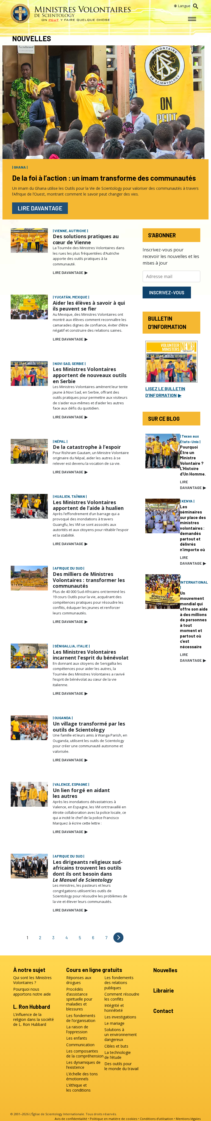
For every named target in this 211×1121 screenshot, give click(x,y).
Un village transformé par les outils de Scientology (89, 726)
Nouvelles (165, 970)
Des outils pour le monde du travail (121, 1066)
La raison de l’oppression (77, 1029)
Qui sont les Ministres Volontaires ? (32, 980)
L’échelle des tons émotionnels (82, 1076)
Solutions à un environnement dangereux (120, 1034)
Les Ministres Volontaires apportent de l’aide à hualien (88, 505)
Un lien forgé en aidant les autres (81, 793)
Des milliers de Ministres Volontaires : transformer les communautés (89, 580)
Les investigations (120, 1017)
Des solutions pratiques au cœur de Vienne (86, 239)
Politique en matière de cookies (113, 1119)
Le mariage (114, 1023)
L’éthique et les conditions (78, 1088)
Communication (80, 1044)
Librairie (163, 990)
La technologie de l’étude (117, 1055)
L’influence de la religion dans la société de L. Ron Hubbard (33, 1019)
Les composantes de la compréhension (84, 1054)
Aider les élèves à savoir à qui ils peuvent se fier (89, 306)
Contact (163, 1010)
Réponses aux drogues (78, 980)
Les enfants (76, 1038)
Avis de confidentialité (71, 1119)
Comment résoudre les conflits (121, 997)
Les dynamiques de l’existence (83, 1065)
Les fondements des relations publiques (119, 982)
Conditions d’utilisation (156, 1119)
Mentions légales (188, 1119)
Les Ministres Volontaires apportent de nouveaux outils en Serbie (89, 375)
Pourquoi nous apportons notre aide (32, 992)
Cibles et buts (116, 1046)
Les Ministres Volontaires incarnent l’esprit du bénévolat (91, 655)
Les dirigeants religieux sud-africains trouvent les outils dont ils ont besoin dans (88, 871)
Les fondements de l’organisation (80, 1018)
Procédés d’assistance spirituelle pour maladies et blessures (79, 999)
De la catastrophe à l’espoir (87, 447)
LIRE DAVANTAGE (70, 272)
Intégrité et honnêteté (114, 1008)
